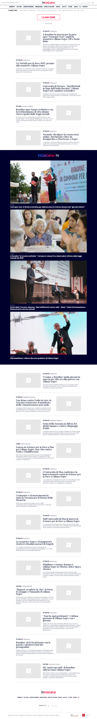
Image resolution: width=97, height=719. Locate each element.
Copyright (40, 715)
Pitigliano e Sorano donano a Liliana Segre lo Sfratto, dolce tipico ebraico (62, 566)
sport (75, 10)
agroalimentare (32, 10)
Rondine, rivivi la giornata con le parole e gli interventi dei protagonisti (33, 644)
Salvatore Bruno (54, 664)
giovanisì (43, 10)
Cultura (18, 106)
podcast (85, 6)
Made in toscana (49, 6)
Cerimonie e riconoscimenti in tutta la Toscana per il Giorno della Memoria (34, 497)
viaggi (76, 6)
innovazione (39, 6)
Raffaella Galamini (29, 397)
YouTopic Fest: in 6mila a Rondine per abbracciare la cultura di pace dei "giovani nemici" (47, 207)
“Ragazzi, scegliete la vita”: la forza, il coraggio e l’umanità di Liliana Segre (34, 591)
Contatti (52, 715)
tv (80, 6)
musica (58, 6)
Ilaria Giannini (25, 444)
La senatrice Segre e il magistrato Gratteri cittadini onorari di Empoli (34, 542)
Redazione (53, 31)
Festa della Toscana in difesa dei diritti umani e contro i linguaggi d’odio (60, 426)
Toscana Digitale (23, 10)
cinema (38, 10)
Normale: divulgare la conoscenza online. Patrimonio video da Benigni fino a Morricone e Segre (61, 136)
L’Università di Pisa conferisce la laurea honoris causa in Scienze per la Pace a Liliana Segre (62, 474)
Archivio (57, 715)
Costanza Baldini (27, 106)
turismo (82, 10)
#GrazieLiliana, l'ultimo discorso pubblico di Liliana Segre (34, 358)
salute (64, 6)
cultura (19, 6)
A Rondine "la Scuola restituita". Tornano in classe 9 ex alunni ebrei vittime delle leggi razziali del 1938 (46, 257)
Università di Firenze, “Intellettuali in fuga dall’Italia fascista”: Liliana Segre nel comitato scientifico (61, 88)
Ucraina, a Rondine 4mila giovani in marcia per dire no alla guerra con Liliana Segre (61, 379)
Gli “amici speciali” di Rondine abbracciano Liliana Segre (59, 668)
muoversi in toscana (52, 10)
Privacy (16, 715)
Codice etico (29, 715)
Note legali (11, 715)
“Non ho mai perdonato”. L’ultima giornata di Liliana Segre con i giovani (60, 618)
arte (78, 10)
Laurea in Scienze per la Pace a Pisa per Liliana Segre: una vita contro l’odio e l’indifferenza (35, 449)
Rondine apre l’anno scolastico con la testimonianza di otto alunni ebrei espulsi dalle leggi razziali (34, 111)
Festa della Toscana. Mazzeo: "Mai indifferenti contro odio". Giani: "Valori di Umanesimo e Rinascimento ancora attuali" (47, 308)
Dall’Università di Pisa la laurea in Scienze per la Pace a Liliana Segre (61, 520)
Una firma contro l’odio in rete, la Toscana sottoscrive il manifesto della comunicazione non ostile (33, 402)
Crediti (35, 715)
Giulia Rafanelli (27, 586)
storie (70, 6)
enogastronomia (28, 6)
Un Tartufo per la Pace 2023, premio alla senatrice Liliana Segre (35, 64)
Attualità (46, 31)
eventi (59, 10)
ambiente (12, 6)
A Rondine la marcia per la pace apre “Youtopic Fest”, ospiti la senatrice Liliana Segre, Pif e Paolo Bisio (61, 38)
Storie (18, 444)
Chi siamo (46, 715)
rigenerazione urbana (67, 10)
